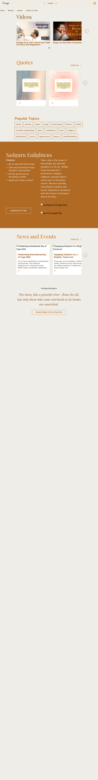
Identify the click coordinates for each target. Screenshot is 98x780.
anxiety (28, 124)
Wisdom (11, 10)
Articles (20, 10)
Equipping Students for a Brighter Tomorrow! (66, 255)
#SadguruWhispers (49, 288)
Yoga (46, 124)
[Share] (20, 103)
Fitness (68, 124)
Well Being (57, 124)
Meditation (51, 130)
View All (75, 65)
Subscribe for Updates (49, 312)
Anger (37, 124)
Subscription (18, 211)
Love (62, 130)
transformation (70, 136)
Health (78, 124)
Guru (40, 130)
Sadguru (71, 130)
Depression (44, 136)
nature (56, 136)
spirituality (21, 136)
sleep (18, 124)
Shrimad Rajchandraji (25, 130)
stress (32, 136)
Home (2, 10)
